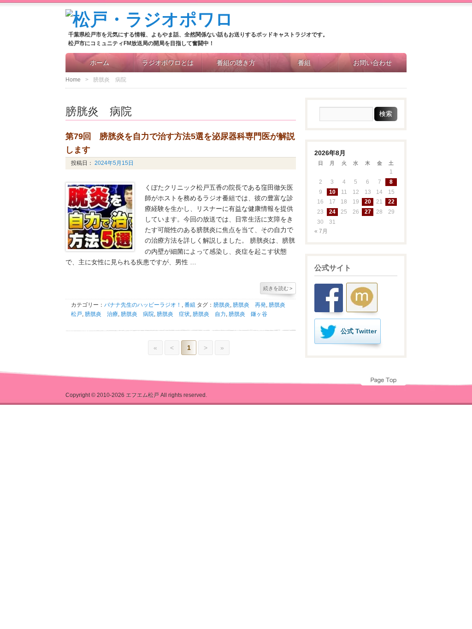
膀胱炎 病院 (137, 314)
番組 (304, 62)
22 (391, 201)
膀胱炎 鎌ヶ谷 (248, 314)
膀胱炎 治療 (101, 314)
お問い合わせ (372, 62)
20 (368, 201)
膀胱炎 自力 (209, 314)
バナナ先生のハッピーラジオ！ (143, 305)
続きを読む (277, 288)
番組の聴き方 (236, 62)
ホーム (99, 62)
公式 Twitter (359, 331)
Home (73, 79)
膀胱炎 (221, 305)
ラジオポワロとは (168, 62)
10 (332, 192)
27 (368, 212)
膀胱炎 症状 (173, 314)
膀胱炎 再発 (249, 305)
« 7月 (321, 231)
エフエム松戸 (142, 395)
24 (332, 212)
